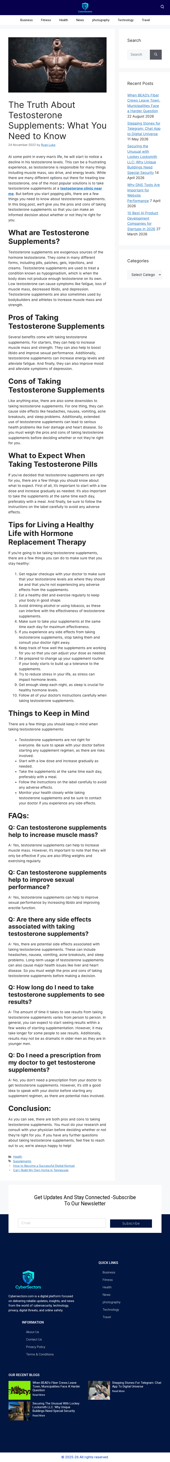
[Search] (156, 55)
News (80, 20)
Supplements (22, 1161)
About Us (32, 1332)
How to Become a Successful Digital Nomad (44, 1165)
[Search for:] (138, 55)
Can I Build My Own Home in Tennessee (40, 1170)
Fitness (46, 20)
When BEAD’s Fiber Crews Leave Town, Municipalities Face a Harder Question (56, 1386)
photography (100, 20)
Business (26, 20)
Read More (39, 1394)
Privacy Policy (35, 1347)
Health (63, 20)
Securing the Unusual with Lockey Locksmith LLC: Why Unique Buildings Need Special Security (56, 1407)
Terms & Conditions (40, 1354)
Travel (146, 20)
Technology (126, 20)
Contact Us (34, 1339)
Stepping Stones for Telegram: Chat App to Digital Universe (143, 128)
